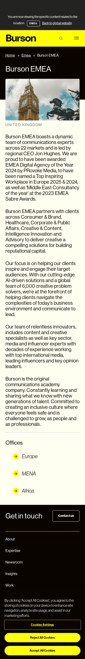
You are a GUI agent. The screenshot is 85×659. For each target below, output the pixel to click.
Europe (30, 456)
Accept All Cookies (42, 650)
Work (9, 585)
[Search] (61, 38)
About (10, 539)
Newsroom (14, 562)
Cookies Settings (42, 624)
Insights (11, 574)
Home (10, 55)
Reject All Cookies (42, 637)
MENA (29, 473)
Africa (28, 491)
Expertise (12, 551)
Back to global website (57, 23)
